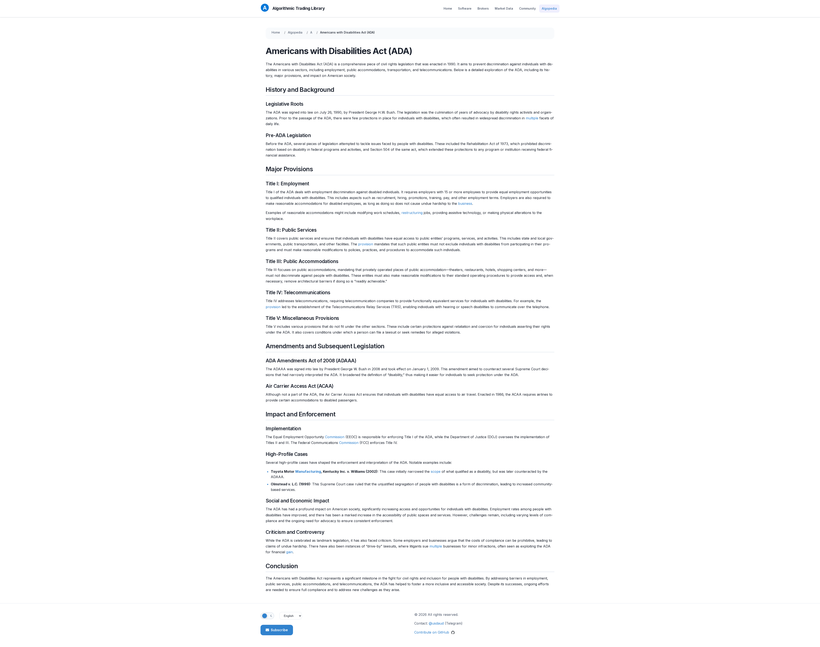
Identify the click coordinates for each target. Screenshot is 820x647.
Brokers (483, 8)
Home (448, 8)
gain (289, 552)
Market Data (504, 8)
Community (527, 8)
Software (465, 8)
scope (436, 471)
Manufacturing (308, 471)
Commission (334, 437)
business (465, 203)
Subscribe (279, 630)
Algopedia (549, 8)
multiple (532, 118)
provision (365, 244)
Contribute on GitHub (432, 632)
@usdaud (436, 623)
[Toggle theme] (267, 615)
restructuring (412, 213)
